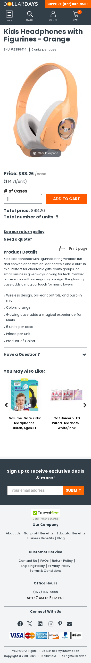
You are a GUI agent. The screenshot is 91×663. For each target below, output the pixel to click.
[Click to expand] (45, 109)
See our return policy (24, 231)
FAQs (44, 561)
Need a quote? (18, 239)
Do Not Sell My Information (60, 651)
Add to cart (66, 199)
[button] (53, 16)
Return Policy (62, 561)
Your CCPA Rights (24, 651)
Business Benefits (40, 538)
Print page (78, 248)
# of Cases (15, 191)
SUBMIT (73, 490)
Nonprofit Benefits (38, 533)
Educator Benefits (71, 533)
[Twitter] (29, 624)
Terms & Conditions (45, 571)
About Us (13, 533)
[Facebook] (21, 624)
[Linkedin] (40, 623)
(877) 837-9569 (76, 4)
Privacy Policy (59, 566)
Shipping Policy (33, 566)
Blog (61, 538)
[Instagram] (51, 624)
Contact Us (27, 561)
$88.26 (38, 210)
